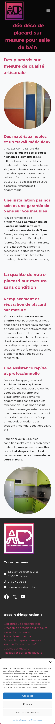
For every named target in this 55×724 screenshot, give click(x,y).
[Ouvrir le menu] (48, 11)
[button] (50, 662)
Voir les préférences (27, 712)
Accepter (27, 695)
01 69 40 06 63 (17, 581)
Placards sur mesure (17, 636)
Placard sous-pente (17, 632)
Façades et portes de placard (23, 652)
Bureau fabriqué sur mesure (23, 640)
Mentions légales (19, 720)
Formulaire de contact (23, 587)
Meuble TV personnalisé (20, 644)
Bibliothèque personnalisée (22, 623)
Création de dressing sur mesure (25, 627)
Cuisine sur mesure (16, 648)
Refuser (27, 704)
